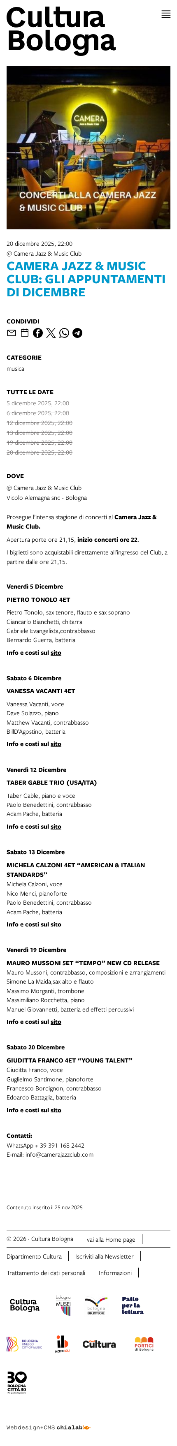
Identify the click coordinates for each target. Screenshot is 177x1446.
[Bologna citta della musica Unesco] (24, 1345)
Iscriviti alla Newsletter (104, 1256)
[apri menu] (166, 14)
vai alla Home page (111, 1239)
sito (56, 652)
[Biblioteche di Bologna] (96, 1306)
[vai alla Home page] (88, 31)
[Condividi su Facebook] (38, 333)
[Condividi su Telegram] (77, 333)
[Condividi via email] (11, 333)
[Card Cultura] (99, 1345)
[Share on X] (51, 333)
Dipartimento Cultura (34, 1256)
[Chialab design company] (49, 1421)
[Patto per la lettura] (133, 1307)
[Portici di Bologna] (144, 1345)
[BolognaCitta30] (17, 1384)
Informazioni (115, 1272)
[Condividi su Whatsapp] (64, 333)
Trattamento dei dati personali (46, 1272)
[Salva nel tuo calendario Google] (25, 333)
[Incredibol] (62, 1345)
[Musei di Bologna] (63, 1306)
